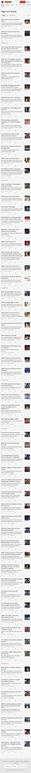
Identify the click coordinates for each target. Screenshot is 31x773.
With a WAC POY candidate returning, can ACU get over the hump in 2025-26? (11, 607)
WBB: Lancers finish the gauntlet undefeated (11, 277)
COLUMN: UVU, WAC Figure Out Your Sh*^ (11, 108)
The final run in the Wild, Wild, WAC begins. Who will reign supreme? (12, 447)
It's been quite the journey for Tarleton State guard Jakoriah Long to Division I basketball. (12, 435)
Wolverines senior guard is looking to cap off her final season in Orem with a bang (11, 188)
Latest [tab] (3, 15)
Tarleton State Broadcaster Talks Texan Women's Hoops (11, 492)
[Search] (28, 15)
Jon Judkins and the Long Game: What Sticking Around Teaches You (11, 169)
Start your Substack (12, 766)
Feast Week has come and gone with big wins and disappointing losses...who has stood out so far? (11, 372)
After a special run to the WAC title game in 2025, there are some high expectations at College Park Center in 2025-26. (11, 748)
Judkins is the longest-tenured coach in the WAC (11, 632)
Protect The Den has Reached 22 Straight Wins (11, 147)
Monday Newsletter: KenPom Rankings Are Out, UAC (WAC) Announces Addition (10, 566)
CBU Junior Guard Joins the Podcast (9, 592)
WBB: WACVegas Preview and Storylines (10, 32)
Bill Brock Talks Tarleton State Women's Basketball (10, 529)
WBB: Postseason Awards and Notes (10, 20)
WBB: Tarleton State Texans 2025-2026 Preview (11, 517)
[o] (27, 75)
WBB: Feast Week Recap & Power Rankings (11, 369)
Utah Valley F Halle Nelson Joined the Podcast (11, 653)
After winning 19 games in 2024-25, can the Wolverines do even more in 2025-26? (11, 644)
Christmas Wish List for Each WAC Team (11, 324)
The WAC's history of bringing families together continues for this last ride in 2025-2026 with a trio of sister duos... (10, 710)
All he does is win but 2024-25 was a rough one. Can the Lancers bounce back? (12, 583)
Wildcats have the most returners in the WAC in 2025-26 (11, 683)
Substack (8, 770)
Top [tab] (7, 15)
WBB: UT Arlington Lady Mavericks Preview (12, 718)
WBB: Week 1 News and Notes (10, 266)
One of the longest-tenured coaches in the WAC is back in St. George (11, 471)
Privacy (17, 761)
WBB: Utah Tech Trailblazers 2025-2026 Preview (11, 505)
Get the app (23, 766)
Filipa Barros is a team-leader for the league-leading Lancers (10, 77)
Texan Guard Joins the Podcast (10, 432)
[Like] (2, 69)
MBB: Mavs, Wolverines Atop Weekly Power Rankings (10, 230)
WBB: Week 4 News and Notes (10, 196)
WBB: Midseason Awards (8, 335)
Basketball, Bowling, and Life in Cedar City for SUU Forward (10, 86)
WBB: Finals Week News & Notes (11, 358)
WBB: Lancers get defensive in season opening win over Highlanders (10, 406)
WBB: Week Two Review (8, 242)
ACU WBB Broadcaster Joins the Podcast (11, 692)
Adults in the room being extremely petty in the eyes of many (12, 112)
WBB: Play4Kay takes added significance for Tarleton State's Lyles (11, 121)
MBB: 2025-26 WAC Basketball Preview (10, 444)
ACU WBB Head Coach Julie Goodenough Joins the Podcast (10, 604)
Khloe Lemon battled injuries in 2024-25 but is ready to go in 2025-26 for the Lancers (11, 595)
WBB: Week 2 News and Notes (10, 394)
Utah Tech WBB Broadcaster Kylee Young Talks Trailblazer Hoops (11, 480)
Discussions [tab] (12, 15)
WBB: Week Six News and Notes (10, 97)
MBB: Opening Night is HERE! (10, 419)
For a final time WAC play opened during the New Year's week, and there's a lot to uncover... (11, 268)
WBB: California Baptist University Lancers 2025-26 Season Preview (12, 553)
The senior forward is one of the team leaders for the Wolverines (10, 656)
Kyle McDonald (8, 53)
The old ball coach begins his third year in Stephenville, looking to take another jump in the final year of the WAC (11, 532)
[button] (2, 4)
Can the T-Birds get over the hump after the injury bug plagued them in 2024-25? (12, 734)
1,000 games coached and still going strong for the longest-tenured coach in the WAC (12, 173)
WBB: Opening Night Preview (10, 302)
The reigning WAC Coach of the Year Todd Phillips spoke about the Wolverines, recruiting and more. (11, 545)
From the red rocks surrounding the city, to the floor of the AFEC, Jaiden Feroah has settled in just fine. (11, 89)
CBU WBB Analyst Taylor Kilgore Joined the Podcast (11, 384)
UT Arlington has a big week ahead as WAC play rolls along (11, 233)
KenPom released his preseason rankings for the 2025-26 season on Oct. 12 (11, 571)
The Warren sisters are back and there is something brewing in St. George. (11, 484)
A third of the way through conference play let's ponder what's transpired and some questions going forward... (11, 209)
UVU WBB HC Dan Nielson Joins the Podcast (12, 640)
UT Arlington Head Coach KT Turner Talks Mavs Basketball (10, 456)
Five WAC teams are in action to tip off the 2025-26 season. (11, 421)
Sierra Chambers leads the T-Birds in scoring (10, 350)
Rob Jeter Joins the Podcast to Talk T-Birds (11, 731)
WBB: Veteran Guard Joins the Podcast (10, 74)
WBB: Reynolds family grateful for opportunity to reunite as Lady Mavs (11, 705)
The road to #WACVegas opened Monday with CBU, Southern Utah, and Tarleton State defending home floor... (11, 294)
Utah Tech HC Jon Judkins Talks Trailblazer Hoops (10, 628)
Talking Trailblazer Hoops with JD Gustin (11, 468)
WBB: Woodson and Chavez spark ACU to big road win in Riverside (11, 218)
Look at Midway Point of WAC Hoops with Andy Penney (10, 135)
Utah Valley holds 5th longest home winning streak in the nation (10, 150)
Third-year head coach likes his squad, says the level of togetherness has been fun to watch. (11, 459)
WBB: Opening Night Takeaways (11, 292)
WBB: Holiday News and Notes (10, 313)
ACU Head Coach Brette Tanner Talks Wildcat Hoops (10, 680)
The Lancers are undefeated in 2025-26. (11, 387)
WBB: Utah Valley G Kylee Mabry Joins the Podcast (11, 185)
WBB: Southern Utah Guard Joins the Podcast (11, 346)
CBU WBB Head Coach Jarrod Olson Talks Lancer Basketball (12, 579)
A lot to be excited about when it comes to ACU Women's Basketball (11, 696)
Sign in (28, 2)
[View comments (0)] (9, 28)
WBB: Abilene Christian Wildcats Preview (11, 668)
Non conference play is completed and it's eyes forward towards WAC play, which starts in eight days (11, 338)
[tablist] (8, 15)
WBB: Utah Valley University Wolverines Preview (10, 616)
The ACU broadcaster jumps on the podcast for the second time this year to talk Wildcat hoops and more (12, 138)
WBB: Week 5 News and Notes (10, 158)
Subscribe (22, 2)
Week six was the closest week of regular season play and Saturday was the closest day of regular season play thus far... (11, 100)
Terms (21, 761)
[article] (15, 24)
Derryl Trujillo (8, 26)
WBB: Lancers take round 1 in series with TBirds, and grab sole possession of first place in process (12, 253)
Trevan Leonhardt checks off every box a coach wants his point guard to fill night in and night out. (11, 51)
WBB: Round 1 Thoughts (8, 207)
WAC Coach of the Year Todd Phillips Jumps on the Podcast (10, 541)
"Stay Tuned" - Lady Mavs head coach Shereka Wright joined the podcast (11, 744)
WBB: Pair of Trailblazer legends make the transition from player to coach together (12, 60)
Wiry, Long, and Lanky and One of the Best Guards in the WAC (11, 48)
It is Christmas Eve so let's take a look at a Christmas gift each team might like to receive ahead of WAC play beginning (11, 327)
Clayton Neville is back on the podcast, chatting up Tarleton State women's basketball (10, 496)
